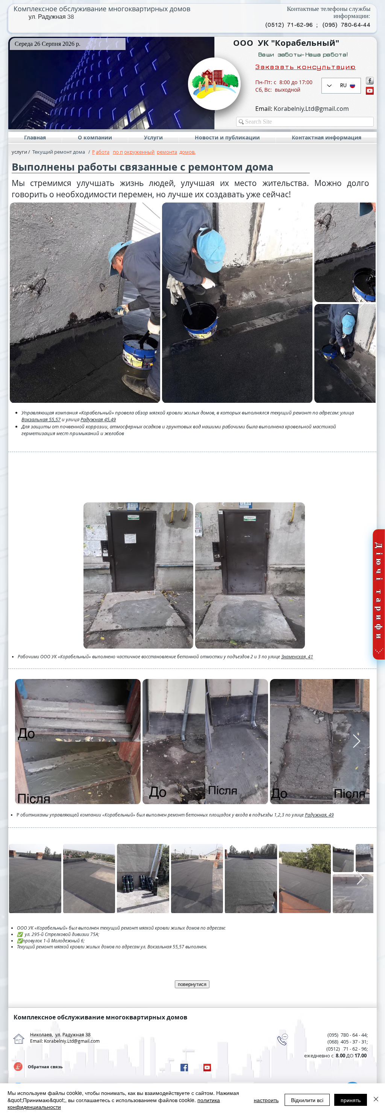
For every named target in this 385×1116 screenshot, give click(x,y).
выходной (287, 89)
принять (351, 1100)
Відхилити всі (307, 1100)
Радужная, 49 (319, 815)
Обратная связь (45, 1066)
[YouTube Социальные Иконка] (370, 91)
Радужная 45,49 (98, 419)
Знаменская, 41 (297, 656)
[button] (111, 83)
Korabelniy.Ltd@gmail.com (311, 108)
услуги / (21, 151)
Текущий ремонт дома (58, 151)
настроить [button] (266, 1100)
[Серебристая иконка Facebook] (370, 81)
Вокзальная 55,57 (41, 419)
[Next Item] (362, 302)
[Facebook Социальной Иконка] (184, 1067)
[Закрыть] (375, 1099)
